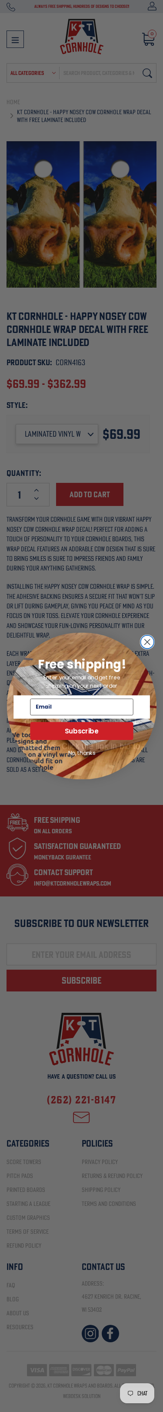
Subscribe (81, 730)
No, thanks (81, 753)
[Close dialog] (147, 642)
